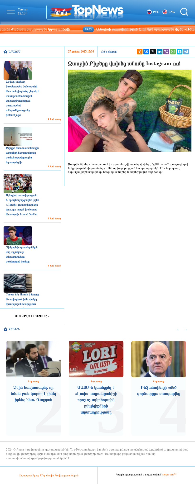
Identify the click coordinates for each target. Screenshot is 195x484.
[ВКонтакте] (146, 51)
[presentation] (178, 329)
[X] (153, 51)
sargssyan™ (169, 474)
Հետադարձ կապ (29, 475)
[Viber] (166, 51)
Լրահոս (14, 51)
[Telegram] (186, 51)
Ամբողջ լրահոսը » (32, 316)
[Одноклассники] (139, 51)
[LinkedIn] (159, 51)
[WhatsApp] (173, 51)
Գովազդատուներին (66, 475)
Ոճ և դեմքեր (109, 51)
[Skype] (179, 51)
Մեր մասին (47, 475)
